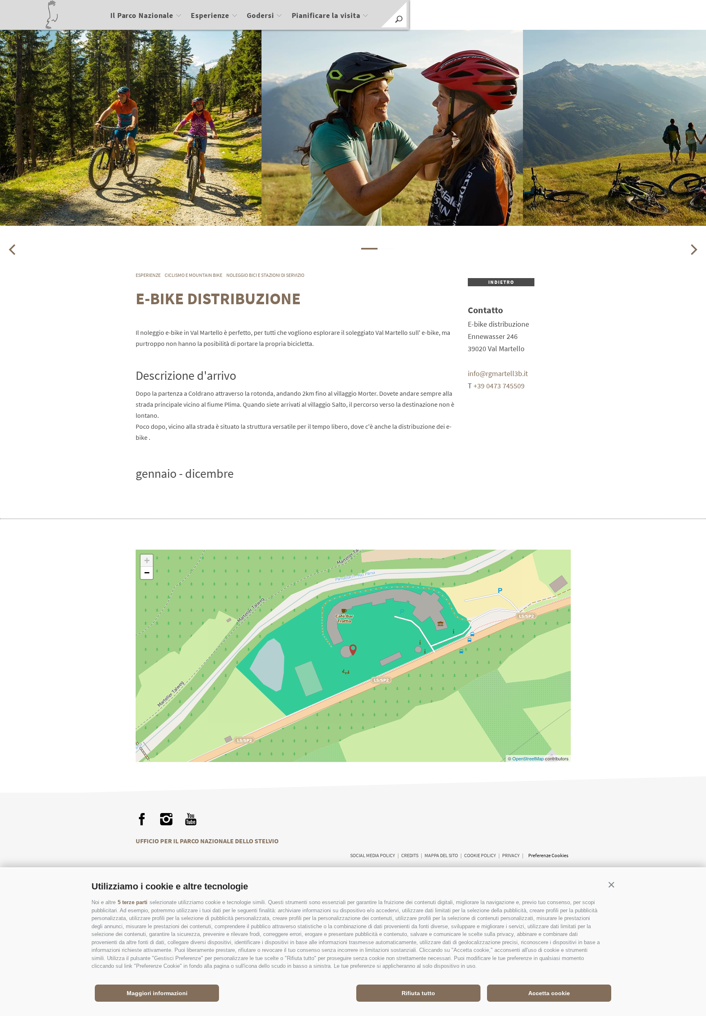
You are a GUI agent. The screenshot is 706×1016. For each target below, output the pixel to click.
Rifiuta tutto (418, 993)
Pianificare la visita (326, 15)
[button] (611, 884)
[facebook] (142, 819)
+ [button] (147, 560)
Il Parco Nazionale (141, 15)
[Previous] (13, 249)
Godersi (260, 15)
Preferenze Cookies (548, 855)
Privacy (511, 855)
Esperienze (210, 15)
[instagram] (166, 819)
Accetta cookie (549, 993)
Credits (409, 855)
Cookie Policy (480, 855)
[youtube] (191, 819)
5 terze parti (132, 902)
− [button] (147, 573)
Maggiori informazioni (157, 993)
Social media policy (372, 855)
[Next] (693, 249)
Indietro (501, 282)
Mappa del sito (441, 855)
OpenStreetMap (528, 758)
